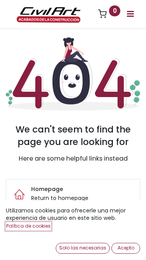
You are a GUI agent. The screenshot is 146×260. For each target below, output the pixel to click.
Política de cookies (28, 226)
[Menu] (130, 13)
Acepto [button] (126, 247)
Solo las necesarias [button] (82, 247)
